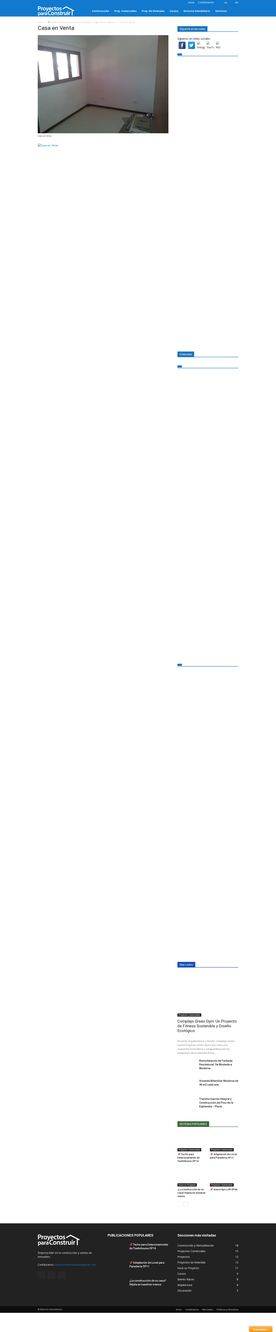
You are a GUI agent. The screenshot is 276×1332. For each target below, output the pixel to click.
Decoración (184, 1290)
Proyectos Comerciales (189, 1015)
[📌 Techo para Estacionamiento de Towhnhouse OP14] (191, 1141)
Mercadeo (207, 1309)
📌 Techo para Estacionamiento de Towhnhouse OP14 (188, 1157)
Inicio (191, 2)
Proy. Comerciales (125, 11)
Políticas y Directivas (227, 1309)
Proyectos (183, 1257)
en (236, 2)
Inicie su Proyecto (187, 1184)
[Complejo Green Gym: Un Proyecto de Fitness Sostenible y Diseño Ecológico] (207, 994)
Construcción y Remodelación (195, 1245)
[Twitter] (47, 2)
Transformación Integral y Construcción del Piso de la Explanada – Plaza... (216, 1102)
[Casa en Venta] (103, 132)
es (226, 2)
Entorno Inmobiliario (197, 11)
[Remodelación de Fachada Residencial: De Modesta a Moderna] (186, 1065)
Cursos (174, 11)
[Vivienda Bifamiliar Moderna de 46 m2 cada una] (186, 1085)
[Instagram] (40, 2)
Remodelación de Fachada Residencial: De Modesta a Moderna (215, 1064)
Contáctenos (206, 2)
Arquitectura (184, 1285)
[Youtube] (53, 2)
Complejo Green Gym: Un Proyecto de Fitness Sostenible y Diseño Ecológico (207, 1026)
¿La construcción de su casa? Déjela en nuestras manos (191, 1193)
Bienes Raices (185, 1279)
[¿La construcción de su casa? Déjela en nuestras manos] (191, 1177)
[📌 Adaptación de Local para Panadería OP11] (224, 1141)
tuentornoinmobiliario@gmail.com (75, 1264)
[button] (233, 10)
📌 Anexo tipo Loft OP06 (223, 1189)
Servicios (221, 11)
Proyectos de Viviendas (191, 1262)
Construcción (100, 11)
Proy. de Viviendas (153, 11)
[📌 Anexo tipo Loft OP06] (224, 1177)
